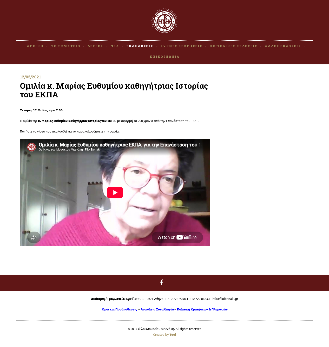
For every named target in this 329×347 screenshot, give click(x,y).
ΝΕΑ (114, 46)
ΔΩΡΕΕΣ (95, 46)
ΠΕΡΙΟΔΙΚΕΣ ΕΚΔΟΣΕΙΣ (233, 46)
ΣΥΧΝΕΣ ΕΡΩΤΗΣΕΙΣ (181, 46)
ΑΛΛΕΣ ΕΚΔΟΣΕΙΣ (283, 46)
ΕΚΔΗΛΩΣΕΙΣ (139, 46)
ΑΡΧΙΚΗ (35, 46)
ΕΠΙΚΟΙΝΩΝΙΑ (165, 56)
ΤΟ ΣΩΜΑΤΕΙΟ (65, 46)
